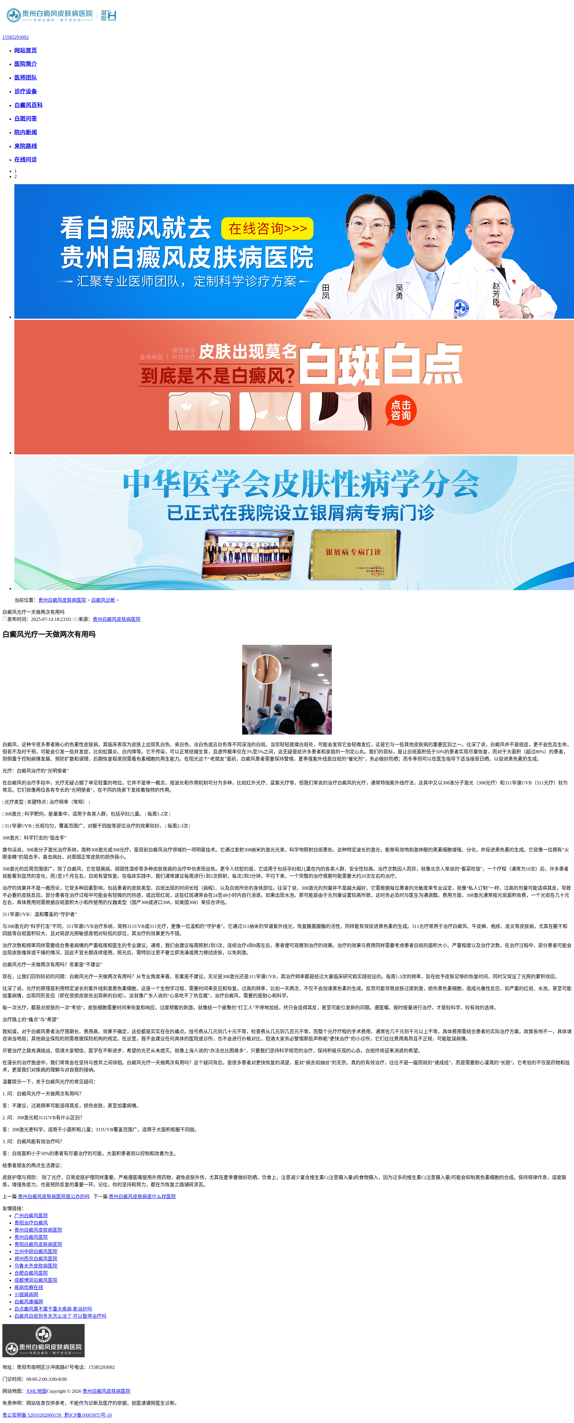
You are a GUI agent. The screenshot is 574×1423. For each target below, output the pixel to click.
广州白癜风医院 (31, 1215)
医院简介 (25, 64)
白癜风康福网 (28, 1301)
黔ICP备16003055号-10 (88, 1415)
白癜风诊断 (103, 600)
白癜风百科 (28, 105)
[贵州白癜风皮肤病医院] (62, 27)
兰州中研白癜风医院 (35, 1251)
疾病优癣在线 (28, 1287)
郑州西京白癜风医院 (35, 1258)
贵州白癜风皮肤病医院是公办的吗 (54, 1196)
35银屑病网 (26, 1294)
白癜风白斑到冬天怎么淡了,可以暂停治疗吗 (60, 1316)
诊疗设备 (25, 91)
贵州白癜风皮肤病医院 (62, 600)
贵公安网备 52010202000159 (33, 1415)
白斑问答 (25, 118)
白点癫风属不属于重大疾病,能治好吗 (53, 1308)
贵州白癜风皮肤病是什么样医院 (142, 1196)
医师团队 (25, 77)
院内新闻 (25, 132)
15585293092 (15, 37)
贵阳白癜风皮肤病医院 (38, 1244)
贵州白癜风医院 (31, 1237)
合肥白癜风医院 (31, 1273)
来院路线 (25, 146)
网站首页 (25, 50)
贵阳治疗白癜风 (31, 1222)
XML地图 (36, 1391)
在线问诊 (25, 159)
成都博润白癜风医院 (35, 1280)
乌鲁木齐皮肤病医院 (35, 1265)
